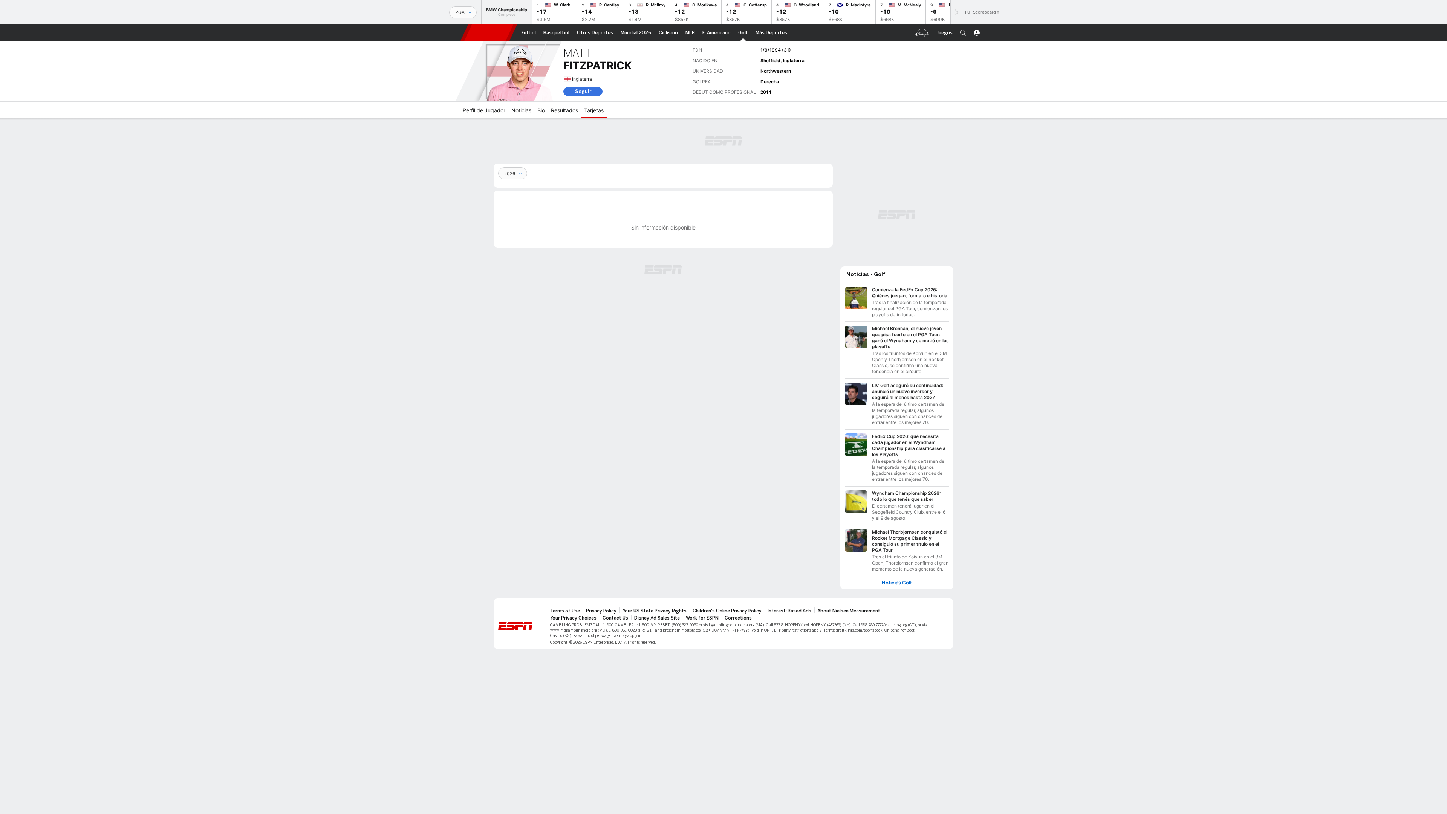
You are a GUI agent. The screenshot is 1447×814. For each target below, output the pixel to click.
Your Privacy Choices (573, 618)
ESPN (488, 32)
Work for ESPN (702, 618)
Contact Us (615, 618)
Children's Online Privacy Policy (727, 611)
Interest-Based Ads (789, 611)
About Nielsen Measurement (848, 611)
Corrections (738, 618)
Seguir (583, 91)
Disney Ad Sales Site (657, 618)
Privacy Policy (601, 611)
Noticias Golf (897, 583)
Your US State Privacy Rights (655, 611)
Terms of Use (565, 611)
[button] (963, 33)
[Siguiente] (956, 12)
